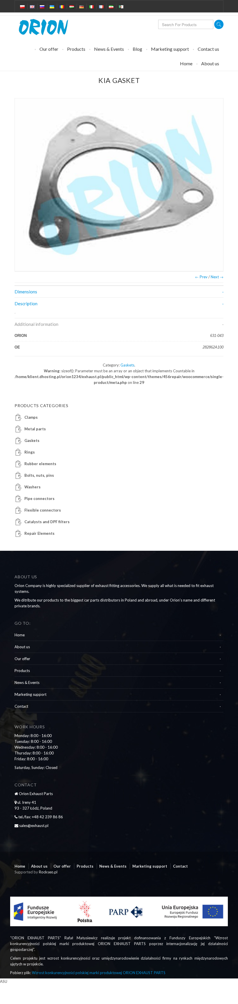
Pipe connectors (39, 498)
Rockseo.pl (48, 872)
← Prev (201, 277)
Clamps (31, 417)
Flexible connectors (42, 510)
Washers (32, 487)
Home (186, 63)
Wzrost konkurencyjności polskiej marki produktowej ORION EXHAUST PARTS (98, 972)
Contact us (208, 49)
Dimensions (26, 291)
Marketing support (170, 49)
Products (76, 49)
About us (210, 63)
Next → (217, 277)
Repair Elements (39, 533)
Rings (29, 452)
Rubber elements (40, 463)
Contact (21, 706)
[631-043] (119, 184)
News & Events (109, 49)
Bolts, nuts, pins (39, 475)
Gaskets (127, 365)
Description (26, 303)
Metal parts (35, 429)
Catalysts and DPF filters (47, 521)
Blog (137, 49)
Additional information (36, 324)
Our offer (48, 49)
